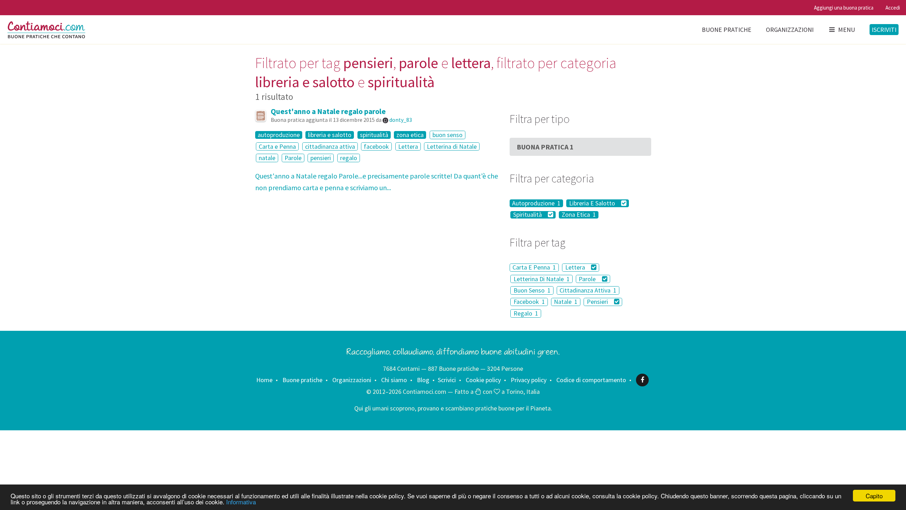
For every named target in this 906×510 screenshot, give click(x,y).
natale (267, 158)
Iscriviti (884, 30)
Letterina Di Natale (542, 279)
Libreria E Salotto (593, 203)
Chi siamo (394, 380)
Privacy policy (528, 380)
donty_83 (400, 119)
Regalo (526, 313)
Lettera (408, 146)
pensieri (320, 158)
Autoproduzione (536, 203)
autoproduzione (279, 135)
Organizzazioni (790, 30)
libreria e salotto (329, 135)
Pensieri (598, 302)
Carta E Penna (534, 268)
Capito (874, 495)
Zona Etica (579, 215)
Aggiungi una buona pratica (843, 7)
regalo (348, 158)
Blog (423, 380)
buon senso (447, 135)
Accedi (892, 7)
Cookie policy (483, 380)
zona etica (410, 135)
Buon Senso (532, 290)
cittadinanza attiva (330, 146)
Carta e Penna (277, 146)
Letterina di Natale (452, 146)
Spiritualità (528, 215)
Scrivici (447, 380)
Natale (566, 302)
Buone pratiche (726, 30)
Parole (293, 158)
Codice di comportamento (591, 380)
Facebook (529, 302)
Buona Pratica (545, 146)
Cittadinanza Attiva (588, 290)
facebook (376, 146)
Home (264, 380)
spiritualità (374, 135)
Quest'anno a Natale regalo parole (328, 111)
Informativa (241, 501)
